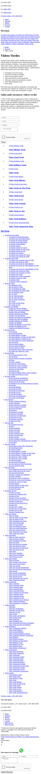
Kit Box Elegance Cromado (17, 405)
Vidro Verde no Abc (15, 689)
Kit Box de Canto (14, 430)
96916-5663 (7, 12)
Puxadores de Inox (14, 40)
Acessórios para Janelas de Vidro (19, 256)
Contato (7, 26)
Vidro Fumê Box (14, 619)
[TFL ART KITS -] (11, 16)
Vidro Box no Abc (14, 612)
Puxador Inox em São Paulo (17, 508)
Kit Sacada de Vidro (15, 389)
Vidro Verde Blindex (15, 682)
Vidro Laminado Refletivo (17, 601)
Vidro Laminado (14, 583)
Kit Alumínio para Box (16, 424)
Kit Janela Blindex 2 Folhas (17, 451)
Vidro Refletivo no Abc (16, 644)
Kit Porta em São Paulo (16, 369)
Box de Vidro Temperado (17, 299)
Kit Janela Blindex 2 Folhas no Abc (20, 455)
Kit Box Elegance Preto (16, 433)
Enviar (3, 142)
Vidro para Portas (10, 535)
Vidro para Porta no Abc (16, 550)
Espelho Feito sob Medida (17, 312)
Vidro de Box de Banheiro (17, 616)
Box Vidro (12, 301)
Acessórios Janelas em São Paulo (19, 249)
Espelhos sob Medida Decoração (19, 328)
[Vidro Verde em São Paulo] (18, 184)
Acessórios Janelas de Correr (18, 248)
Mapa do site (9, 723)
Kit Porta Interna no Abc (16, 487)
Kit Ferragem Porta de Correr (18, 355)
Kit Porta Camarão (14, 362)
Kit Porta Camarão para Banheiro (19, 474)
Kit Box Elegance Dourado (17, 407)
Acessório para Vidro (22, 35)
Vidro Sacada (13, 571)
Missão (7, 23)
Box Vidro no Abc (14, 305)
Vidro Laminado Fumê (16, 594)
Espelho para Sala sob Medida (18, 319)
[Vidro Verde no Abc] (16, 207)
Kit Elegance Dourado (16, 414)
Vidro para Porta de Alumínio (18, 544)
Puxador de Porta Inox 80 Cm (18, 503)
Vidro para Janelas (26, 40)
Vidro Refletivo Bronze (16, 639)
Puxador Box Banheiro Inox (18, 494)
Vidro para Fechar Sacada (17, 564)
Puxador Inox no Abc (15, 510)
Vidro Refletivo (14, 637)
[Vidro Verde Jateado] (16, 199)
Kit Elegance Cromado (16, 412)
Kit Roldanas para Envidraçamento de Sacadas (23, 383)
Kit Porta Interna (14, 483)
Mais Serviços (9, 724)
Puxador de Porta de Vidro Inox (19, 499)
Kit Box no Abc (14, 437)
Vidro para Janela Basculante (18, 528)
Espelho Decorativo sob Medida (19, 310)
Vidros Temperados (18, 44)
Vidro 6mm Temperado (16, 651)
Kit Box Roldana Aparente (17, 439)
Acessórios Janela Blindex (17, 244)
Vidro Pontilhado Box (16, 621)
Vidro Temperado (14, 655)
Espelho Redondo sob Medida (18, 321)
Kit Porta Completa (15, 476)
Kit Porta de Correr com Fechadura (20, 480)
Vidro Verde (12, 680)
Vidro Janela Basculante (16, 523)
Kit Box (11, 426)
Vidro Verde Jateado (15, 687)
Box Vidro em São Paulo (16, 303)
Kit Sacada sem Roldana (16, 398)
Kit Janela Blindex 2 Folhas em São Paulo (22, 453)
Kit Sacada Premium (15, 394)
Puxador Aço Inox (14, 492)
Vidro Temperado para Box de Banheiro (21, 623)
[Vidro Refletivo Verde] (16, 161)
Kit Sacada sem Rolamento (17, 396)
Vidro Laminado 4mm (16, 587)
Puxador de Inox (14, 496)
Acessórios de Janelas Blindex (18, 240)
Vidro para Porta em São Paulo (18, 548)
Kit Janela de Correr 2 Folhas (18, 457)
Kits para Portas (10, 467)
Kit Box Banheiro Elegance (17, 401)
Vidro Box (12, 607)
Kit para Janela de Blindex (17, 346)
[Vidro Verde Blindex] (16, 176)
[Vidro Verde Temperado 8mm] (19, 222)
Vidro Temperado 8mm (16, 660)
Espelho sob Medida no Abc (18, 326)
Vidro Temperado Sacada (17, 580)
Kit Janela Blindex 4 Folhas (17, 335)
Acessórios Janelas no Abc (17, 251)
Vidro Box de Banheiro (16, 608)
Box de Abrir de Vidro (16, 287)
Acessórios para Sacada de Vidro (19, 271)
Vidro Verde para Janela (16, 533)
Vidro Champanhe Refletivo (17, 628)
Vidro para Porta (14, 542)
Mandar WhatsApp (7, 772)
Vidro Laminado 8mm (16, 589)
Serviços (7, 25)
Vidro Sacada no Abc (15, 576)
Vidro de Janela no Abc (16, 519)
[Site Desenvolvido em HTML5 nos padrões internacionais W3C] (20, 738)
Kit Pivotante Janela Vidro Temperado (21, 349)
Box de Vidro (13, 294)
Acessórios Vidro (14, 280)
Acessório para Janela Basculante (19, 239)
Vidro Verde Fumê (14, 685)
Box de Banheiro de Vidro (17, 289)
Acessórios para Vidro (16, 274)
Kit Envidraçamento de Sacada (18, 380)
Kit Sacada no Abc (15, 392)
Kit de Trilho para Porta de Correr (19, 471)
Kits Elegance (10, 38)
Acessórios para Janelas (16, 253)
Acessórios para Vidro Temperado (19, 276)
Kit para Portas (29, 37)
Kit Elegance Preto (15, 421)
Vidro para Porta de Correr (17, 546)
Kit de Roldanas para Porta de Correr (20, 469)
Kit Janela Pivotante (15, 460)
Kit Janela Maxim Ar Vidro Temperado (21, 340)
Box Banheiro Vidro (15, 285)
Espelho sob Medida (15, 323)
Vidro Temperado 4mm (16, 659)
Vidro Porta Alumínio (15, 553)
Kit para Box (13, 442)
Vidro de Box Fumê (15, 617)
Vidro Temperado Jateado (17, 667)
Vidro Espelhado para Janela (18, 521)
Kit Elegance (13, 410)
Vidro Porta (12, 551)
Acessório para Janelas (8, 35)
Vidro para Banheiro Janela (17, 526)
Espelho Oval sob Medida (17, 315)
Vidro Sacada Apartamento (17, 573)
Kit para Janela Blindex (16, 344)
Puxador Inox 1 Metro (16, 507)
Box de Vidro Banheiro (16, 296)
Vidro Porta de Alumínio (16, 555)
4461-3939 (7, 9)
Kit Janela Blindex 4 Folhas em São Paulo (22, 337)
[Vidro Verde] (13, 169)
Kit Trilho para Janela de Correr (19, 351)
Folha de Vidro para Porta (17, 537)
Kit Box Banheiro (14, 428)
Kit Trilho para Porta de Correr (18, 374)
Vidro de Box (13, 614)
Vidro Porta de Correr (15, 557)
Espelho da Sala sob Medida (18, 308)
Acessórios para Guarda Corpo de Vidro (21, 260)
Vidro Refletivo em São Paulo (18, 641)
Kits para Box (19, 38)
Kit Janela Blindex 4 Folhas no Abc (20, 339)
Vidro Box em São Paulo (16, 610)
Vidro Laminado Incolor (16, 596)
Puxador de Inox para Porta (17, 498)
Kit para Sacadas (10, 376)
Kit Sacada (12, 385)
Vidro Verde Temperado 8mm (18, 692)
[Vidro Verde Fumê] (15, 192)
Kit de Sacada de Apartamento (18, 378)
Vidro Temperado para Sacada (18, 578)
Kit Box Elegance (14, 403)
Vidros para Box (35, 42)
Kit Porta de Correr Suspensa (18, 367)
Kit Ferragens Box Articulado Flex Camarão (23, 441)
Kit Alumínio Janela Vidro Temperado (21, 446)
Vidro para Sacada (14, 566)
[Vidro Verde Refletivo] (16, 215)
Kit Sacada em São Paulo (17, 390)
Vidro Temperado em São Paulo (19, 666)
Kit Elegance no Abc (15, 417)
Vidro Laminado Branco (16, 591)
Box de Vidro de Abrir (16, 298)
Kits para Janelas (30, 38)
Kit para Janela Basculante (17, 462)
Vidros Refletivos (6, 44)
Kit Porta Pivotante (15, 489)
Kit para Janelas (20, 37)
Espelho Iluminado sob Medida (18, 314)
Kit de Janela (13, 331)
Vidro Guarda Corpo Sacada (18, 562)
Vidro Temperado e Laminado (18, 603)
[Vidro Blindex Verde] (16, 146)
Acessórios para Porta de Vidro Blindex (21, 264)
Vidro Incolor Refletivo (16, 632)
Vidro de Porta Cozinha (16, 539)
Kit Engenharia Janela (16, 448)
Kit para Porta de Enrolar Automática (20, 358)
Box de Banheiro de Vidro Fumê (19, 290)
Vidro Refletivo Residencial (17, 648)
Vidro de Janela (14, 516)
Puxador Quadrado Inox (16, 512)
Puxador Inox (13, 505)
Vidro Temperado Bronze (17, 662)
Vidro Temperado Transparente (18, 671)
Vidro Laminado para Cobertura (19, 600)
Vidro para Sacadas (11, 42)
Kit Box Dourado (14, 432)
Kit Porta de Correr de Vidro (18, 482)
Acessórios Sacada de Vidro (17, 278)
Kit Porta (11, 360)
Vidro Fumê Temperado (16, 653)
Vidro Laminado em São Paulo (18, 592)
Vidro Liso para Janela (16, 524)
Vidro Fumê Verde (14, 676)
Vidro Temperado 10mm (16, 657)
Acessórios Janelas (14, 246)
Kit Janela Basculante (15, 333)
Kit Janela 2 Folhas (15, 449)
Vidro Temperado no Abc (17, 669)
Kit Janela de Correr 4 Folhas (18, 458)
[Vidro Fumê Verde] (15, 153)
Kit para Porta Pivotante (16, 473)
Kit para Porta (13, 357)
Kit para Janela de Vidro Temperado (20, 464)
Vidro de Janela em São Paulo (18, 517)
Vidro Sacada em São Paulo (17, 575)
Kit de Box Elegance (15, 408)
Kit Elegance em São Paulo (17, 415)
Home (7, 19)
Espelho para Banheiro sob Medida (20, 317)
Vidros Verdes (29, 44)
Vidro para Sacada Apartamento (19, 567)
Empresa (7, 21)
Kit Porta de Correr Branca (17, 364)
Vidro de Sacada (14, 560)
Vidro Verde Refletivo (16, 691)
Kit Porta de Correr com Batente (19, 478)
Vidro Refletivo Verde (16, 678)
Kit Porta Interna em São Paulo (18, 485)
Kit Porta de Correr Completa (18, 365)
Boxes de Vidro (34, 35)
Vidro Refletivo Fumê (15, 642)
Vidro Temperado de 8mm (17, 664)
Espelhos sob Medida (7, 37)
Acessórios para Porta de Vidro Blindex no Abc (24, 269)
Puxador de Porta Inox (16, 501)
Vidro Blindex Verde (15, 675)
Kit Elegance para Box (16, 419)
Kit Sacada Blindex (15, 387)
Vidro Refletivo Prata (15, 646)
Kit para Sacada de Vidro (17, 382)
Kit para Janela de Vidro (16, 348)
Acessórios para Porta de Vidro (18, 262)
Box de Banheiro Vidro (16, 292)
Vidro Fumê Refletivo (15, 630)
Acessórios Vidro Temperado (18, 281)
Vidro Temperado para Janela (18, 532)
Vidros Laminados (23, 42)
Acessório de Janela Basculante (18, 237)
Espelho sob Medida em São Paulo (20, 324)
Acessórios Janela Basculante (18, 242)
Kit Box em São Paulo (16, 435)
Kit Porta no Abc (14, 371)
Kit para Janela (13, 342)
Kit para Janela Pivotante (16, 466)
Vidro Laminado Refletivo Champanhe (21, 635)
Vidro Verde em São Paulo (17, 684)
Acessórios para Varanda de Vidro (19, 273)
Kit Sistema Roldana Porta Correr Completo (22, 373)
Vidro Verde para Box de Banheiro (20, 625)
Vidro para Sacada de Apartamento (20, 569)
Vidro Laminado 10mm (16, 585)
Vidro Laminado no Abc (16, 598)
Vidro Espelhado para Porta (17, 541)
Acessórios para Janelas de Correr (19, 255)
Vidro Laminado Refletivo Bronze (19, 634)
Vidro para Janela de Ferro (17, 530)
